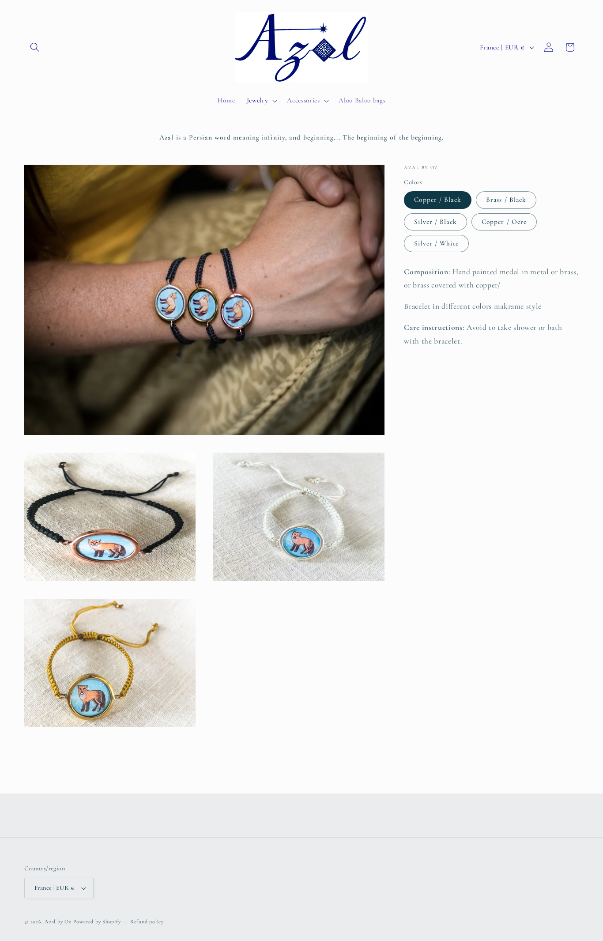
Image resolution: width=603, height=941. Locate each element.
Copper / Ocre (504, 221)
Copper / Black (437, 200)
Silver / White (436, 243)
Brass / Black (506, 200)
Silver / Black (435, 221)
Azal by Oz (58, 922)
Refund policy (147, 921)
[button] (34, 47)
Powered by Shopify (97, 922)
